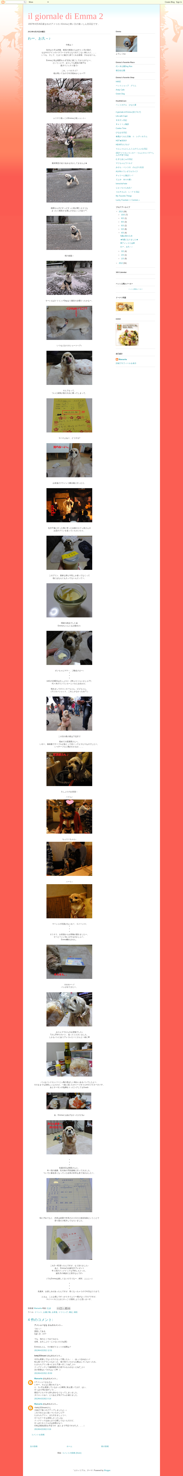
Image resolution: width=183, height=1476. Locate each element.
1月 (123, 258)
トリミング (63, 1312)
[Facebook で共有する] (66, 1308)
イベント (38, 1312)
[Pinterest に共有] (69, 1308)
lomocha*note (121, 184)
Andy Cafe (120, 90)
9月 (123, 218)
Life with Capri (122, 116)
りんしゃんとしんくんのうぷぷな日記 (131, 149)
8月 (123, 222)
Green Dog (120, 94)
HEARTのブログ (123, 145)
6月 (123, 226)
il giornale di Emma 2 (65, 16)
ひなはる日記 (121, 132)
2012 (121, 263)
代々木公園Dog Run (124, 66)
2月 (123, 255)
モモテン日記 (121, 120)
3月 (123, 251)
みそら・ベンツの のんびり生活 (130, 167)
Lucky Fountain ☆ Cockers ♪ (128, 200)
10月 (123, 215)
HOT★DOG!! (121, 141)
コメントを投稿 (37, 1435)
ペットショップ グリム (126, 86)
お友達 (54, 1312)
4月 (123, 233)
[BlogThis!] (60, 1308)
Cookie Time (121, 128)
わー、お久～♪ (126, 247)
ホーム (69, 1446)
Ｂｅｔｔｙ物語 (122, 124)
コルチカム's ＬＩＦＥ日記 (127, 192)
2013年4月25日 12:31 (43, 1350)
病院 (75, 1312)
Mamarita (38, 1378)
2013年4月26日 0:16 (42, 1429)
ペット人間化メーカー (135, 289)
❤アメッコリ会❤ (127, 243)
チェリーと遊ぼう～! (124, 175)
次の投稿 (33, 1446)
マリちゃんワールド (124, 163)
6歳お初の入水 (126, 236)
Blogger (107, 1470)
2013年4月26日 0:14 (42, 1399)
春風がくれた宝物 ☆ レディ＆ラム (131, 136)
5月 (123, 229)
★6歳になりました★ (129, 240)
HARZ (118, 82)
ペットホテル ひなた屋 (126, 105)
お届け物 (47, 1312)
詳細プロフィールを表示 (126, 363)
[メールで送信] (58, 1308)
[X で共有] (63, 1308)
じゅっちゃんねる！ (124, 188)
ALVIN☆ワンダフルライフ (127, 171)
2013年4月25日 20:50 (43, 1373)
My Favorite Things (124, 196)
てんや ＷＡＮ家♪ (124, 180)
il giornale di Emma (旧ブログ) (128, 112)
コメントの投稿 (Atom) (71, 1453)
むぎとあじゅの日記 (124, 159)
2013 (121, 212)
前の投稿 (105, 1446)
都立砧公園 (120, 70)
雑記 (71, 1312)
